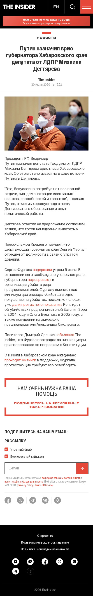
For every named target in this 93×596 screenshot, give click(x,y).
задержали (42, 269)
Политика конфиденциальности (45, 549)
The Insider (46, 79)
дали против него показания (36, 304)
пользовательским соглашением (61, 477)
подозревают (39, 279)
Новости (46, 38)
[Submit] (82, 468)
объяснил (65, 334)
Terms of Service (44, 485)
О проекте (45, 535)
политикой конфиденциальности (24, 481)
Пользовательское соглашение (45, 542)
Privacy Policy (25, 485)
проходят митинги (20, 360)
